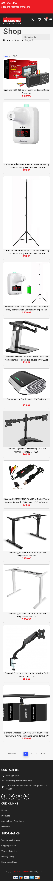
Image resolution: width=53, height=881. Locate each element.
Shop (17, 40)
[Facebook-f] (4, 796)
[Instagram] (19, 796)
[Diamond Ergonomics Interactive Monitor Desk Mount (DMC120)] (26, 648)
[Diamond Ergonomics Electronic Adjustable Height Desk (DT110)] (26, 588)
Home (6, 40)
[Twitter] (12, 796)
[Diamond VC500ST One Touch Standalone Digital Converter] (26, 73)
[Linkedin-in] (26, 796)
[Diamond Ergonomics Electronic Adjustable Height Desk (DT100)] (26, 531)
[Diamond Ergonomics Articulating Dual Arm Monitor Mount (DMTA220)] (26, 429)
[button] (51, 19)
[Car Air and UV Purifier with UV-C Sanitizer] (26, 383)
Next (43, 754)
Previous (12, 754)
